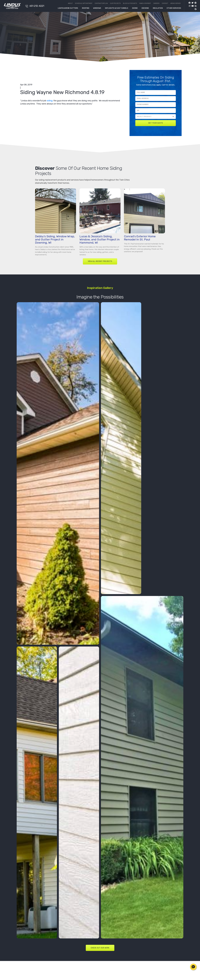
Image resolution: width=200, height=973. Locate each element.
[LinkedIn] (195, 6)
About (70, 3)
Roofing (85, 8)
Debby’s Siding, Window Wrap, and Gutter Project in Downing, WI (55, 239)
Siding (135, 8)
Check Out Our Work (100, 948)
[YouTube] (192, 6)
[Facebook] (189, 2)
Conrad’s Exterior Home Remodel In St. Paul (140, 238)
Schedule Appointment (83, 3)
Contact (165, 3)
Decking (145, 8)
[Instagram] (189, 6)
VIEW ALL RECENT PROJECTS (100, 261)
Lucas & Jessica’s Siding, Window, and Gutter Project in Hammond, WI (100, 239)
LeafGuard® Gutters (68, 8)
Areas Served (175, 3)
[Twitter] (191, 2)
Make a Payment (145, 3)
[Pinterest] (194, 2)
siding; (50, 100)
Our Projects (115, 3)
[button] (193, 967)
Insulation (158, 8)
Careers (156, 3)
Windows (97, 8)
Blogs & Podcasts (130, 3)
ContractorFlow (101, 3)
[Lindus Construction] (13, 6)
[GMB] (195, 9)
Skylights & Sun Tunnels (116, 8)
